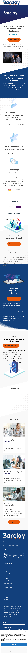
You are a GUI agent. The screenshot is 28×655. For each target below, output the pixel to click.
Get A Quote (7, 576)
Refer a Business (8, 602)
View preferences (14, 651)
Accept (14, 644)
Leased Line (7, 594)
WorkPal (6, 599)
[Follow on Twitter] (10, 549)
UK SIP (5, 592)
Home (5, 569)
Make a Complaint (8, 583)
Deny (14, 648)
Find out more (14, 39)
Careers (6, 578)
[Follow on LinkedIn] (5, 549)
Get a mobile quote (14, 299)
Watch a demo (14, 244)
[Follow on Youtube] (13, 549)
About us (6, 571)
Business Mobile (8, 587)
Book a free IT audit (11, 345)
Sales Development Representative (10, 504)
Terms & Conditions (8, 580)
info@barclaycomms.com (12, 545)
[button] (26, 631)
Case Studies (7, 573)
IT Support (6, 597)
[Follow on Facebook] (8, 549)
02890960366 (9, 542)
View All (14, 522)
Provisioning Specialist (11, 440)
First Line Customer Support (13, 472)
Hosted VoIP (7, 590)
